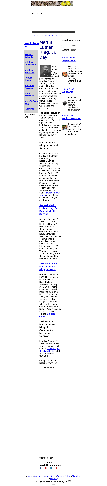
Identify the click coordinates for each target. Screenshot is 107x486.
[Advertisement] (53, 22)
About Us (50, 476)
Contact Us (39, 476)
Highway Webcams (48, 35)
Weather (57, 35)
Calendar (53, 35)
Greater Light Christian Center (49, 349)
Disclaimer (77, 476)
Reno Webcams (62, 35)
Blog (66, 35)
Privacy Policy (63, 476)
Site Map (54, 478)
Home (29, 476)
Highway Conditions (41, 35)
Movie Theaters (34, 35)
